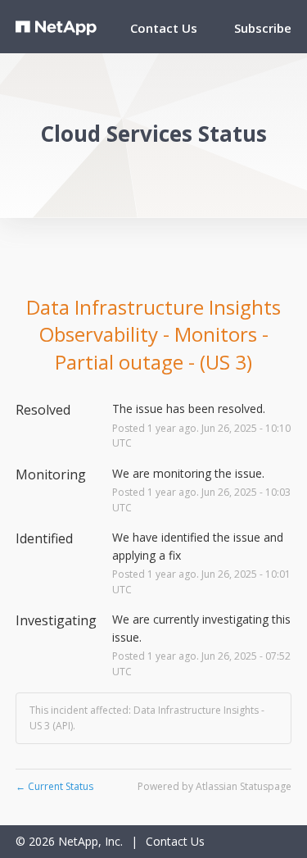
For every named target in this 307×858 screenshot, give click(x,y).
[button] (262, 28)
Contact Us (163, 28)
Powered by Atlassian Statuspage (214, 786)
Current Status (54, 786)
